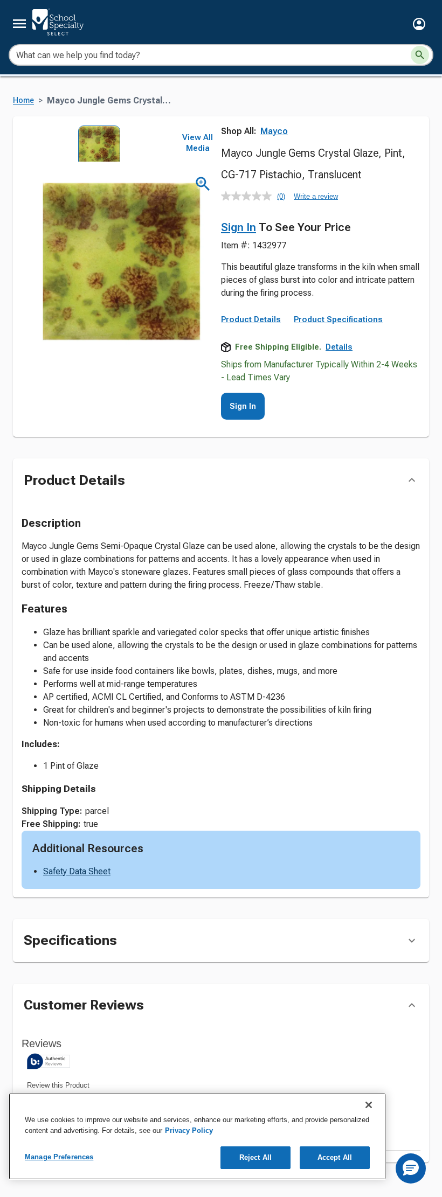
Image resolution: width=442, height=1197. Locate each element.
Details (339, 347)
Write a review (316, 196)
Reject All (255, 1157)
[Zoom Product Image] (203, 184)
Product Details (251, 319)
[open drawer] (19, 24)
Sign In (238, 227)
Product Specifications (338, 319)
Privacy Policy (189, 1130)
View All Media (197, 143)
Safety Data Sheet (76, 871)
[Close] (369, 1105)
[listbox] (96, 143)
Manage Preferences (59, 1157)
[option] (95, 143)
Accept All (334, 1157)
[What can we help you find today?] (420, 55)
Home (23, 100)
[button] (419, 24)
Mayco (274, 131)
